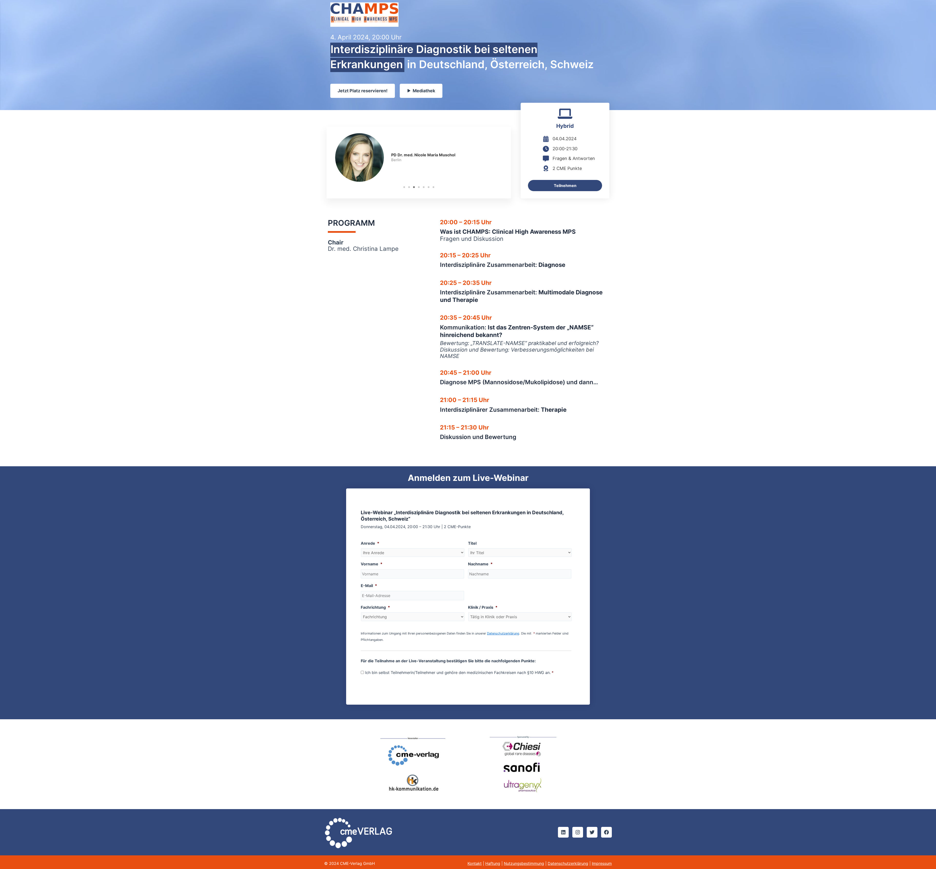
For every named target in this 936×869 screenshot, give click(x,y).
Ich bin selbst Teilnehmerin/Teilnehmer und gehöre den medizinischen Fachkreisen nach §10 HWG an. (459, 672)
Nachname (480, 563)
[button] (563, 832)
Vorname (371, 563)
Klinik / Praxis (482, 607)
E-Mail (369, 585)
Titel (472, 543)
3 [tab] (413, 187)
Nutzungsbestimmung (524, 863)
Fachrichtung (375, 607)
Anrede (370, 543)
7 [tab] (433, 187)
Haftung (492, 863)
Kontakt (475, 863)
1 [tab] (404, 187)
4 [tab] (418, 187)
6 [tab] (428, 187)
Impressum (602, 863)
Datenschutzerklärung (503, 633)
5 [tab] (423, 187)
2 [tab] (409, 187)
